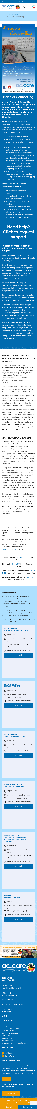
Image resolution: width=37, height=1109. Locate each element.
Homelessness (23, 1)
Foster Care (31, 1)
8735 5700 (29, 577)
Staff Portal (8, 1053)
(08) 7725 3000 (12, 690)
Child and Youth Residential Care (15, 1043)
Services (15, 14)
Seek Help (27, 1107)
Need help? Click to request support (18, 232)
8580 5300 (16, 564)
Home (7, 14)
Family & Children (9, 1031)
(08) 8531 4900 (12, 845)
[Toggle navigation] (29, 7)
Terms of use (6, 1011)
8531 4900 (21, 557)
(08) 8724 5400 (12, 634)
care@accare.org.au (10, 549)
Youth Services (7, 1040)
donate (6, 1079)
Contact (18, 655)
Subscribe (11, 1093)
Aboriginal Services (9, 1026)
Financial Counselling (10, 1033)
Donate (9, 1107)
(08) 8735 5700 (12, 901)
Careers (15, 1)
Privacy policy (7, 1009)
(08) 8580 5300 (12, 791)
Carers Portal (9, 1056)
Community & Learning (11, 1028)
